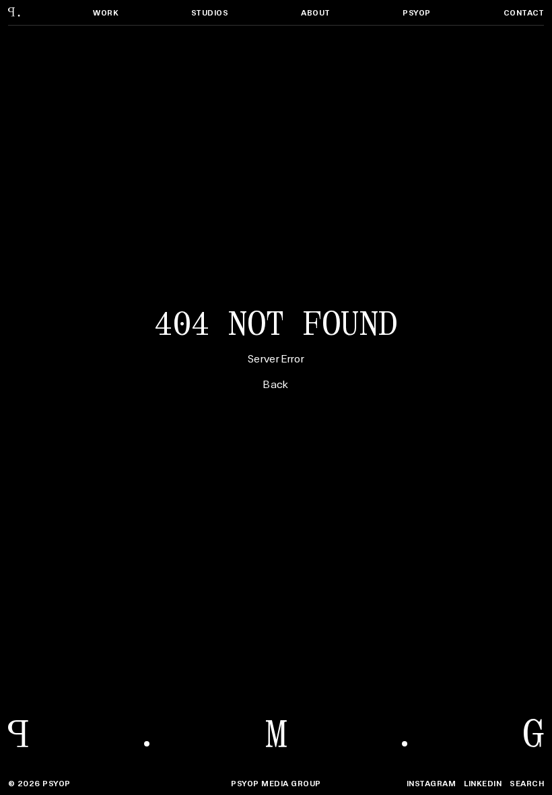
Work (105, 12)
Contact (524, 12)
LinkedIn (483, 783)
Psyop (416, 12)
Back (275, 383)
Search (527, 783)
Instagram (431, 783)
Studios (209, 12)
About (315, 12)
